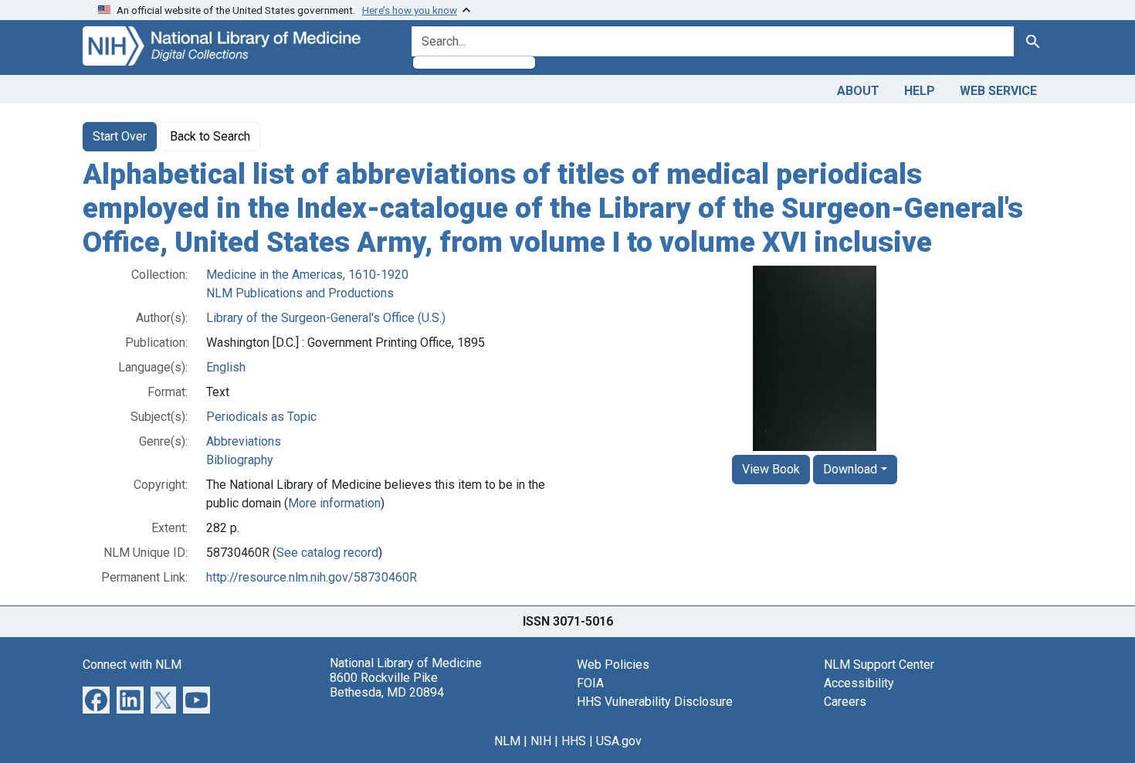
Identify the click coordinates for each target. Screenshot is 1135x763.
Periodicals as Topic (261, 416)
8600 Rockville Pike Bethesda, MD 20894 (387, 685)
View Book (771, 469)
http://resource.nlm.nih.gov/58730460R (311, 577)
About (858, 90)
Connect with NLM (132, 664)
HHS (573, 741)
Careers (845, 701)
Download (850, 469)
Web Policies (613, 664)
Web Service (998, 90)
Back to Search (210, 136)
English (226, 367)
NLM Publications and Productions (300, 293)
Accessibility (859, 683)
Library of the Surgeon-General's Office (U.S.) (326, 317)
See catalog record (327, 552)
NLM (507, 741)
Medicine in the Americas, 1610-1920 (307, 274)
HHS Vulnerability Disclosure (655, 701)
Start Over (120, 136)
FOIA (590, 683)
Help (919, 90)
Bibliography (239, 460)
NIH (540, 741)
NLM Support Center (879, 664)
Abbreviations (243, 441)
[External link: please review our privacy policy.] (96, 699)
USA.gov (619, 741)
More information (334, 503)
